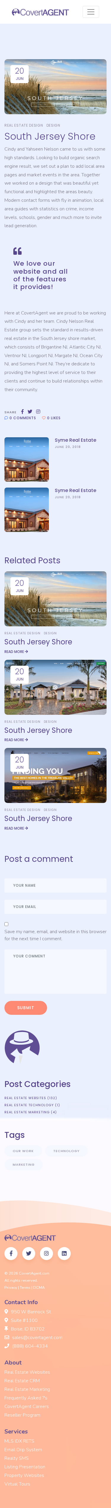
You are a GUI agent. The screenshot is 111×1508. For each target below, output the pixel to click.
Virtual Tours (17, 1484)
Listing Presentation (24, 1467)
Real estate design (23, 125)
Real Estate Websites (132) (30, 1098)
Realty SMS (16, 1458)
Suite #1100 (24, 1320)
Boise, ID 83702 (27, 1329)
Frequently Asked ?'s (25, 1398)
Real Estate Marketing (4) (30, 1112)
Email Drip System (23, 1449)
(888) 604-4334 (29, 1346)
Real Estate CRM (22, 1381)
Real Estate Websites (27, 1372)
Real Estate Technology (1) (32, 1105)
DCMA (39, 1287)
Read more (14, 651)
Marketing (24, 1164)
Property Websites (24, 1475)
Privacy (10, 1287)
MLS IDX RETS (19, 1441)
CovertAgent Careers (26, 1406)
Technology (66, 1151)
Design (53, 125)
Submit (25, 1008)
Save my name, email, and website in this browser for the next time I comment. (55, 935)
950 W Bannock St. (31, 1312)
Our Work (23, 1151)
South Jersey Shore (38, 642)
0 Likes (53, 417)
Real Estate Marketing (27, 1389)
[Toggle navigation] (91, 12)
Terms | (26, 1287)
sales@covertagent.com (36, 1337)
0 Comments (22, 417)
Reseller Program (22, 1415)
